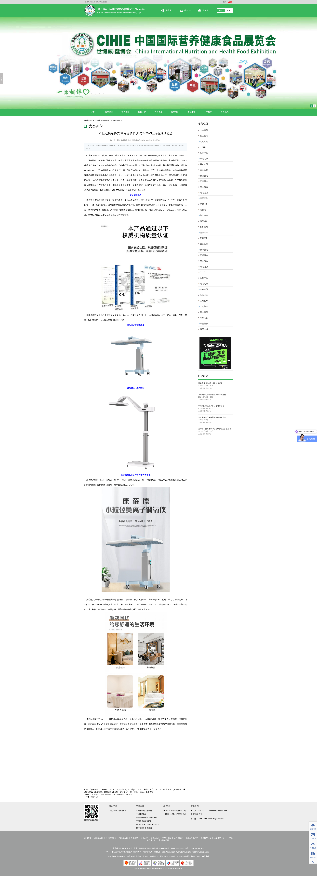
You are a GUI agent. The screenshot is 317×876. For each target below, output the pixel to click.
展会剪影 (204, 186)
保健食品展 (98, 837)
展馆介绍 (142, 112)
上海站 (97, 120)
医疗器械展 (178, 837)
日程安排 (158, 112)
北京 (224, 2)
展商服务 (175, 112)
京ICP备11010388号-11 (174, 868)
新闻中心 (224, 112)
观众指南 (125, 112)
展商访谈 (204, 192)
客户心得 (204, 164)
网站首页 (88, 120)
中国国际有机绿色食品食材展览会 (211, 405)
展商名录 (204, 158)
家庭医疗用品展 (192, 837)
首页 (92, 112)
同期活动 (204, 141)
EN (228, 11)
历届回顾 (204, 198)
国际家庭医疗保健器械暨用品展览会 (212, 417)
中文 (221, 11)
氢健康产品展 (206, 837)
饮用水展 (144, 837)
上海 (230, 2)
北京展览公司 (163, 840)
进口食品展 (155, 837)
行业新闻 (204, 135)
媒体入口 (207, 10)
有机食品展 (123, 837)
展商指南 (109, 112)
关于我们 (208, 112)
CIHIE (202, 272)
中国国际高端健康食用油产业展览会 (212, 394)
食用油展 (134, 837)
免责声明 (150, 791)
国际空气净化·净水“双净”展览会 (210, 383)
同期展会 (204, 181)
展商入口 (170, 10)
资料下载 (192, 112)
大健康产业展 (219, 837)
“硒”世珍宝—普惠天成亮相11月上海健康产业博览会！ (111, 794)
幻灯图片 (204, 204)
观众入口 (188, 10)
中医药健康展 (111, 837)
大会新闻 (116, 120)
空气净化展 (166, 837)
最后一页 (94, 796)
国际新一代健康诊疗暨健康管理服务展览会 (214, 428)
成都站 (203, 209)
